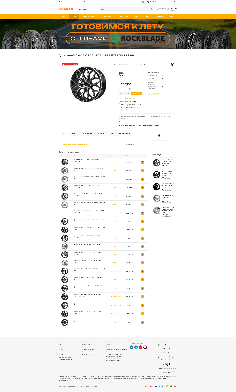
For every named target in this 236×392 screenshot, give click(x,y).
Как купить (86, 341)
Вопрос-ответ (86, 354)
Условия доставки (88, 349)
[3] (123, 64)
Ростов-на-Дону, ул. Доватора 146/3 (75, 144)
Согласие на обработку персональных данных (113, 355)
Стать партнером (111, 352)
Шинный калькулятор (65, 357)
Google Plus (145, 347)
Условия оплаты (87, 347)
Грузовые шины (64, 347)
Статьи (108, 347)
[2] (122, 64)
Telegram (136, 347)
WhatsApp (164, 345)
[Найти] (152, 9)
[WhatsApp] (143, 2)
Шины (61, 344)
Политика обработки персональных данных (113, 359)
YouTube (140, 347)
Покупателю (86, 344)
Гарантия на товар (88, 352)
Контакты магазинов (65, 360)
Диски (61, 349)
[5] (127, 64)
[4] (125, 64)
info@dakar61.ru (165, 353)
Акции (61, 354)
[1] (120, 64)
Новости (108, 344)
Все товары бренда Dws (163, 147)
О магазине (110, 341)
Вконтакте (131, 347)
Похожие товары (161, 144)
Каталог (61, 341)
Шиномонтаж (63, 352)
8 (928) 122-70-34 (166, 348)
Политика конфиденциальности (116, 349)
